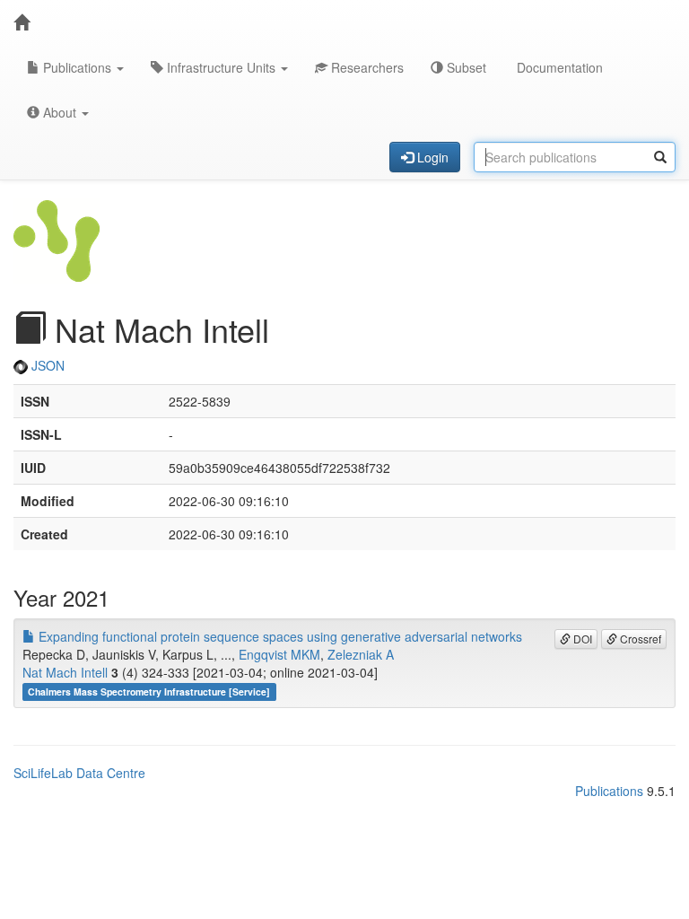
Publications (77, 67)
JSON (46, 365)
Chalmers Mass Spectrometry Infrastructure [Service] (149, 691)
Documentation (558, 67)
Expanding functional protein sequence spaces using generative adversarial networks (278, 636)
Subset (464, 67)
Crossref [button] (639, 638)
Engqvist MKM (279, 654)
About (59, 112)
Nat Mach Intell (65, 672)
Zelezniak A (360, 654)
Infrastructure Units (221, 67)
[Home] (21, 22)
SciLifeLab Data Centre (79, 773)
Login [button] (431, 157)
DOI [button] (581, 638)
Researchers (365, 67)
